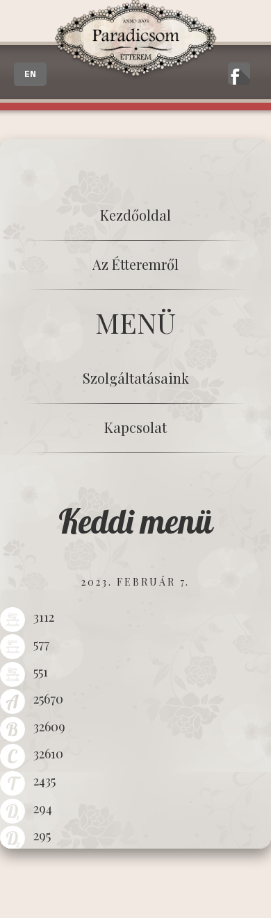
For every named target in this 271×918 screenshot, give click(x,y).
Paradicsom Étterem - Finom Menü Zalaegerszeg (135, 40)
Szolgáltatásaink (136, 377)
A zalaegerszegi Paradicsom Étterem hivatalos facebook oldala (239, 73)
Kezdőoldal (135, 214)
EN (30, 74)
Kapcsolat (135, 427)
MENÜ (135, 322)
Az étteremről (135, 264)
